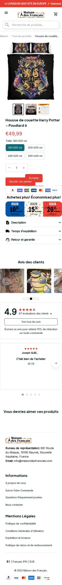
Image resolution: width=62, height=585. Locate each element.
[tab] (24, 299)
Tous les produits (22, 36)
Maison (4, 36)
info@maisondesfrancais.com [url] (33, 461)
